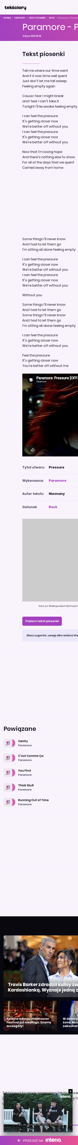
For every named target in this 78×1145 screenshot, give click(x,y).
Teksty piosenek (37, 18)
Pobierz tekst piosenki (42, 621)
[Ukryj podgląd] (70, 1091)
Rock (52, 18)
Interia (7, 18)
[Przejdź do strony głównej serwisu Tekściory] (15, 7)
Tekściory (19, 18)
